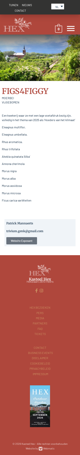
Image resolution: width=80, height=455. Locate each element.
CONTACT (20, 10)
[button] (21, 240)
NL (57, 7)
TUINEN (13, 5)
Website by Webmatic (40, 448)
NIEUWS (27, 5)
